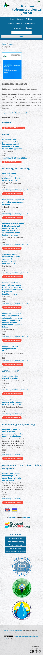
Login (38, 1)
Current (19, 19)
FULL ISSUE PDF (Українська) (14, 128)
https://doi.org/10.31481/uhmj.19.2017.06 (15, 303)
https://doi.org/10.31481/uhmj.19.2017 (16, 113)
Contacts (29, 28)
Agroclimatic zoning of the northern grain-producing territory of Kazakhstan (12, 402)
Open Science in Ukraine (13, 631)
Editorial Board (30, 23)
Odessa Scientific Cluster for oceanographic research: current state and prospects (12, 476)
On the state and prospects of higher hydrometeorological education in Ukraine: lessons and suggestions (12, 144)
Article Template (15, 548)
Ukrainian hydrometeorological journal (27, 9)
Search (21, 36)
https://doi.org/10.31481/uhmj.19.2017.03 (15, 214)
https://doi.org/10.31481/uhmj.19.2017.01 (15, 158)
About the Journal (14, 23)
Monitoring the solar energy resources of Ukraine (10, 348)
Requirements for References (15, 552)
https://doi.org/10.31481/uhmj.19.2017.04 (15, 244)
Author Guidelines (15, 538)
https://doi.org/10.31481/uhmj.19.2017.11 (15, 454)
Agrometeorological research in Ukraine (10, 377)
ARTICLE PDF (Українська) (13, 193)
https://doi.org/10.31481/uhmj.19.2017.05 (15, 273)
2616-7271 (26, 517)
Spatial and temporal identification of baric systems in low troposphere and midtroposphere (11, 258)
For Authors (16, 28)
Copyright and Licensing (15, 542)
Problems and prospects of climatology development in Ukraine (13, 202)
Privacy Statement (15, 545)
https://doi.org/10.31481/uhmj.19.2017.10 (15, 414)
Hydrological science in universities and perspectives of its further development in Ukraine (13, 432)
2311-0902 (12, 517)
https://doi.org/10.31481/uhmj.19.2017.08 (15, 360)
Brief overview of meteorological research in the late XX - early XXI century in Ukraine (13, 177)
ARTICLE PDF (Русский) (12, 162)
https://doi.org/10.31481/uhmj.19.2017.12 (15, 498)
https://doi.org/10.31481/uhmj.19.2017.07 (15, 336)
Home (11, 19)
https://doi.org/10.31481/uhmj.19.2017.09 (15, 390)
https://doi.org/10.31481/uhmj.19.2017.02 (15, 190)
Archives (29, 19)
